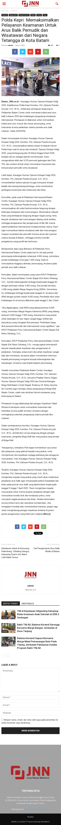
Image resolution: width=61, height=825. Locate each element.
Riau (45, 15)
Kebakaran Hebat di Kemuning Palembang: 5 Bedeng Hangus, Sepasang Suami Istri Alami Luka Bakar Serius (15, 553)
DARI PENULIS (28, 603)
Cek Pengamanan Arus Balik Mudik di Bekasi (46, 550)
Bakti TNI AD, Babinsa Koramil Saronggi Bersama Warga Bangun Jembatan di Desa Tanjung (38, 628)
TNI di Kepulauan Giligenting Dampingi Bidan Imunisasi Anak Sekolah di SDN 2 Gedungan (38, 614)
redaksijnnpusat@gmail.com (37, 809)
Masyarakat (13, 15)
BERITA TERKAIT (10, 603)
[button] (57, 4)
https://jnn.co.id (30, 590)
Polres (39, 15)
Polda (33, 15)
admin (10, 45)
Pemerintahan (24, 15)
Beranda (4, 10)
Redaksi (30, 817)
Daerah (4, 15)
